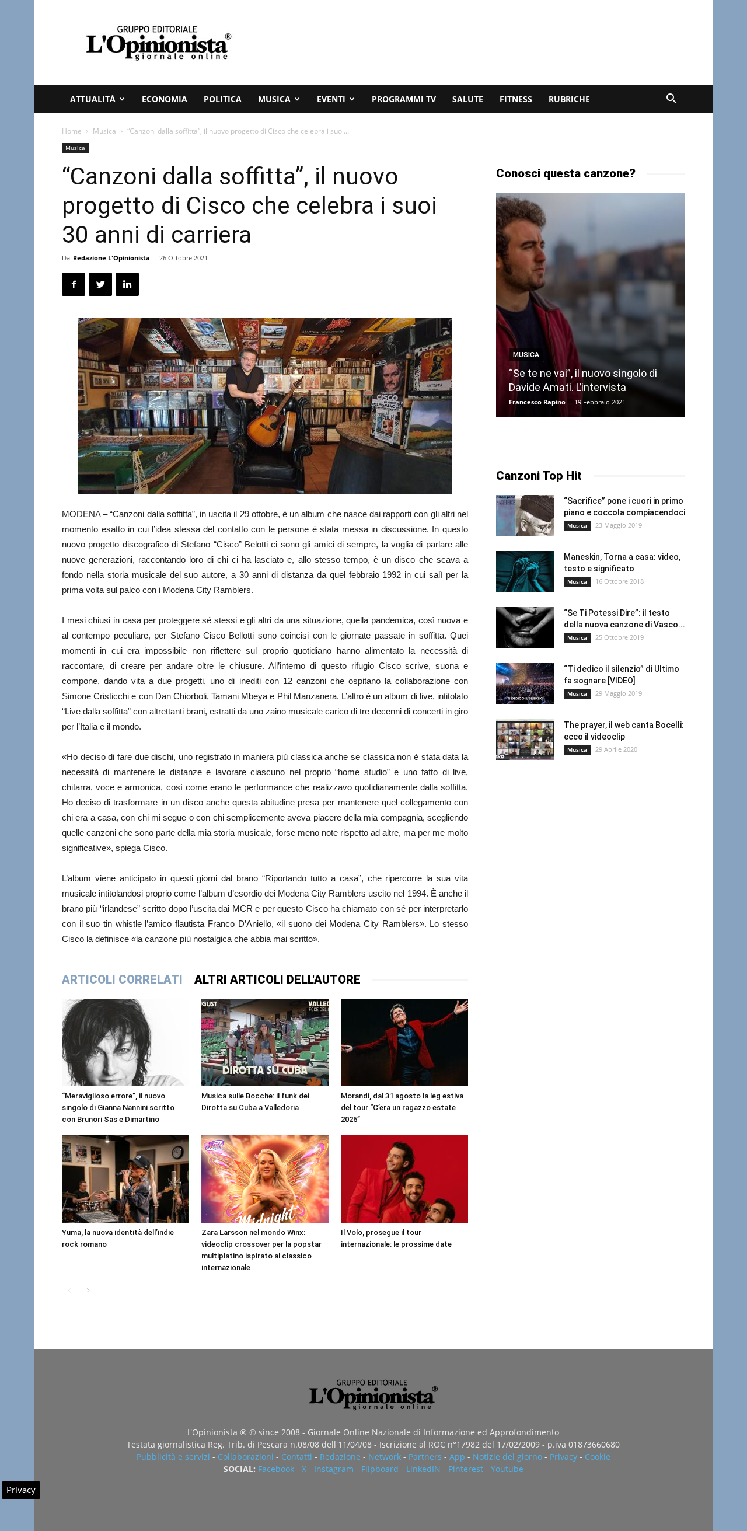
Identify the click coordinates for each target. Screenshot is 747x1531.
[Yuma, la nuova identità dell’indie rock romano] (125, 1179)
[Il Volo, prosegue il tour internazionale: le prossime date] (404, 1179)
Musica (274, 98)
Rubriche (569, 98)
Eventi (331, 98)
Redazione (340, 1456)
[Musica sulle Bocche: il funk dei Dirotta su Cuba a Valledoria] (265, 1042)
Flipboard (380, 1468)
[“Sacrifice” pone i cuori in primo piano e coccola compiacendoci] (525, 515)
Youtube (507, 1468)
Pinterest (465, 1468)
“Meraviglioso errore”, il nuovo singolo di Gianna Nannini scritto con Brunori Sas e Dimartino (118, 1107)
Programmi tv (404, 98)
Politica (223, 98)
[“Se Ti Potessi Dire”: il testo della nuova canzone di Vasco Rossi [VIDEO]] (525, 627)
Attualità (93, 98)
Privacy (563, 1456)
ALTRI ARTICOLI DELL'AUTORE (277, 979)
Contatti (296, 1456)
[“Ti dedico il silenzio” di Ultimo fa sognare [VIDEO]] (525, 683)
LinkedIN (423, 1468)
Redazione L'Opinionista (111, 257)
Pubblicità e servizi (173, 1456)
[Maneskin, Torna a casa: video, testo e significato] (525, 571)
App (457, 1456)
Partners (425, 1456)
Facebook (276, 1468)
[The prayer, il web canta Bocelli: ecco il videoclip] (525, 739)
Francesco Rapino (537, 401)
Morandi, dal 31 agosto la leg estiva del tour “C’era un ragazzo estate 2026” (402, 1107)
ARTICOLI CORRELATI (122, 979)
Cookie (597, 1456)
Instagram (334, 1468)
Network (384, 1456)
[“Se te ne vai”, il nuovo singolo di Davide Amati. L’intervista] (590, 305)
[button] (671, 100)
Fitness (516, 98)
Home (72, 131)
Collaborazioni (246, 1456)
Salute (467, 98)
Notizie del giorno (507, 1456)
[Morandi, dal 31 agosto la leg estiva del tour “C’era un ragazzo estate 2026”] (404, 1042)
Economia (164, 98)
